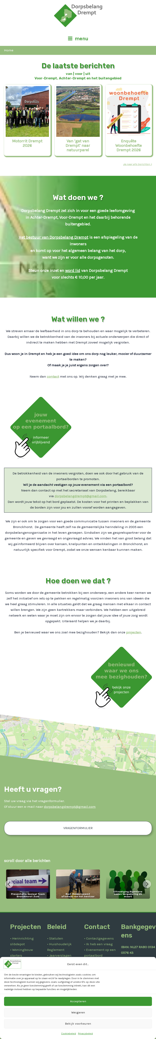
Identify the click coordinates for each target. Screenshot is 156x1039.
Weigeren (78, 1012)
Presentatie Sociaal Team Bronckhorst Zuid (28, 895)
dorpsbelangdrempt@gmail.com (80, 496)
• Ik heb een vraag (98, 944)
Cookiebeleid (68, 1033)
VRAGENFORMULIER (78, 828)
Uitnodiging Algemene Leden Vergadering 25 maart (127, 894)
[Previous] (9, 884)
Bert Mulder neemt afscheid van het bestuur (77, 895)
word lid (72, 270)
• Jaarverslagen (59, 955)
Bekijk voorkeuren (78, 1023)
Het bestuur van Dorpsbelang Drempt (53, 237)
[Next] (147, 884)
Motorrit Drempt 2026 (27, 143)
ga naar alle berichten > (137, 164)
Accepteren (78, 1001)
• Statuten (55, 938)
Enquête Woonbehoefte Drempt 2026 (128, 145)
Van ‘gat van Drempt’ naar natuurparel (78, 145)
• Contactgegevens (99, 938)
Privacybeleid (85, 1033)
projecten (133, 632)
